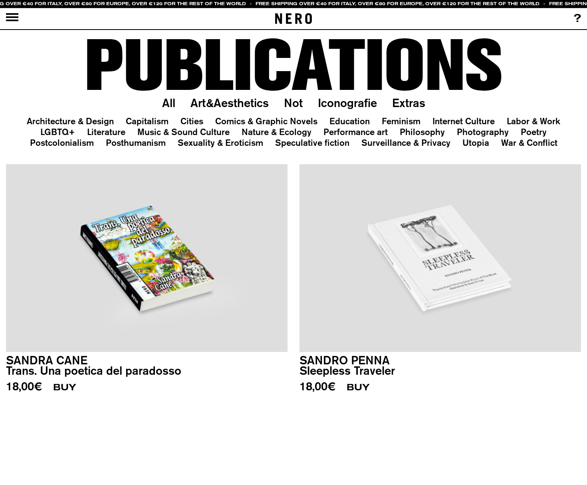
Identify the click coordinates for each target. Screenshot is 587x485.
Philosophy (422, 132)
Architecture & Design (70, 121)
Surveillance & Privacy (405, 142)
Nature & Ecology (276, 132)
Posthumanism (136, 142)
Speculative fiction (312, 142)
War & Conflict (529, 142)
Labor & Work (533, 121)
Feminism (401, 121)
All (168, 102)
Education (349, 121)
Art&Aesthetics (229, 102)
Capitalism (147, 121)
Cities (191, 121)
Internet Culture (463, 121)
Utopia (475, 142)
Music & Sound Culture (183, 132)
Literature (106, 132)
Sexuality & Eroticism (220, 142)
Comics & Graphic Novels (266, 121)
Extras (408, 102)
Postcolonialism (62, 142)
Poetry (534, 132)
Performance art (355, 132)
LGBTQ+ (57, 132)
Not (293, 102)
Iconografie (347, 102)
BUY (64, 387)
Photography (483, 132)
